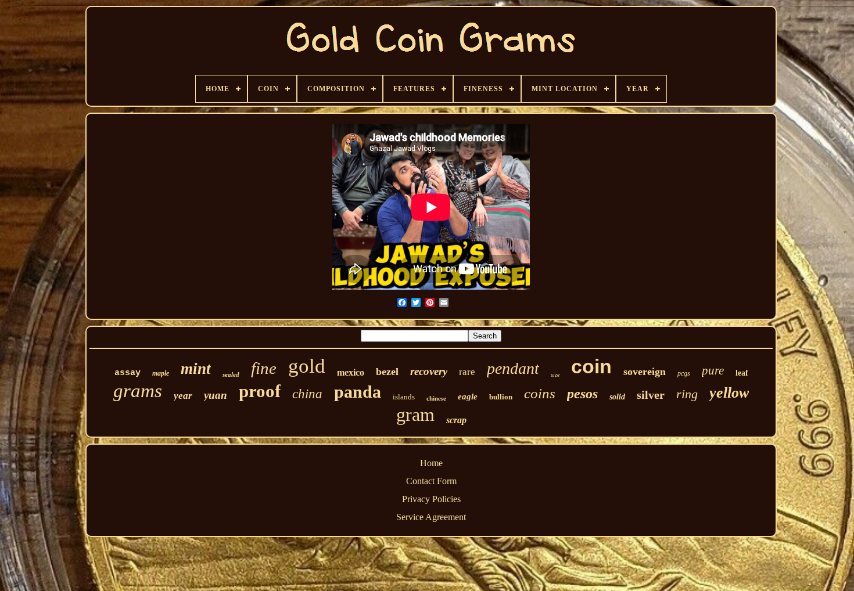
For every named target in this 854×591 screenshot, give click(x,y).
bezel (387, 371)
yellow (729, 392)
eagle (468, 396)
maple (160, 373)
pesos (582, 393)
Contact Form (431, 481)
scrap (456, 420)
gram (415, 414)
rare (467, 371)
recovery (428, 371)
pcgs (683, 373)
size (555, 375)
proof (260, 391)
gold (306, 366)
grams (137, 390)
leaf (741, 373)
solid (617, 396)
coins (539, 393)
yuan (215, 395)
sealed (231, 374)
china (307, 394)
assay (127, 373)
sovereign (644, 371)
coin (591, 366)
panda (357, 391)
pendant (513, 368)
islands (404, 396)
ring (687, 394)
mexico (350, 372)
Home (431, 463)
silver (651, 394)
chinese (436, 398)
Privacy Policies (431, 499)
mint (196, 368)
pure (713, 370)
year (183, 395)
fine (264, 368)
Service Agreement (431, 517)
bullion (500, 396)
